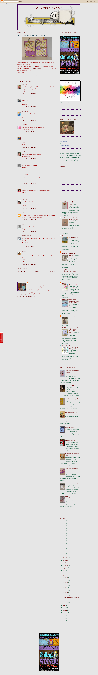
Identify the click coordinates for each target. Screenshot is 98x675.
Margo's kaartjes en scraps (69, 299)
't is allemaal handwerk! (68, 201)
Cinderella (24, 199)
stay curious (72, 284)
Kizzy (23, 124)
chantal (30, 283)
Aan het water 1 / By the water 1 (73, 220)
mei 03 (66, 595)
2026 (63, 521)
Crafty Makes (65, 270)
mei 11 (66, 587)
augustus (65, 568)
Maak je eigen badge (64, 145)
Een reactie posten (22, 268)
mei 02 (66, 602)
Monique (24, 111)
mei (64, 575)
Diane (23, 136)
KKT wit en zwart (69, 427)
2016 (63, 546)
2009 (63, 621)
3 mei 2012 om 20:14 (29, 120)
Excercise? (71, 255)
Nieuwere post (21, 271)
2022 (63, 531)
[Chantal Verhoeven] (60, 143)
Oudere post (53, 271)
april (64, 605)
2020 (63, 536)
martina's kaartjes (26, 235)
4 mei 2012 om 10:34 (29, 231)
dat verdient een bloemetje (72, 203)
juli (64, 570)
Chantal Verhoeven (64, 141)
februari (65, 610)
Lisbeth (64, 283)
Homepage (37, 271)
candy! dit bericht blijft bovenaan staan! (71, 413)
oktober (65, 563)
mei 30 (66, 577)
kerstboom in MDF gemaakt (72, 385)
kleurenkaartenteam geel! (71, 399)
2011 (63, 616)
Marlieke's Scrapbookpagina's (70, 328)
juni (64, 573)
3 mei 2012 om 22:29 (29, 170)
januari (65, 613)
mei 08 (66, 590)
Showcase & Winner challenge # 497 (73, 348)
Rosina (23, 151)
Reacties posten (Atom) (31, 275)
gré (22, 97)
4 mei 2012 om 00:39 (29, 208)
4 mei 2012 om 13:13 (29, 247)
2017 (63, 543)
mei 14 (66, 585)
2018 (63, 541)
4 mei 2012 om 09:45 (29, 220)
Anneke (24, 224)
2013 (63, 553)
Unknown (24, 213)
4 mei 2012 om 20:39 (29, 264)
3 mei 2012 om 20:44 (29, 158)
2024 (63, 526)
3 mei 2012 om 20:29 (29, 147)
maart (64, 608)
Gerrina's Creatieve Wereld (69, 218)
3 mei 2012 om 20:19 (29, 131)
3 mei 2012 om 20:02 (29, 93)
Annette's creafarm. (36, 68)
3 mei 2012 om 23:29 (29, 195)
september (66, 565)
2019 (63, 538)
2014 (63, 551)
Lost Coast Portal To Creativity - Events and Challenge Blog (70, 252)
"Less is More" (66, 346)
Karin (23, 188)
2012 (63, 556)
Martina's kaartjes (67, 235)
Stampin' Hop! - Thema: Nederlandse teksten (73, 331)
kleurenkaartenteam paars (71, 468)
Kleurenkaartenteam (70, 440)
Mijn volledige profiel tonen (26, 296)
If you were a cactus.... (74, 237)
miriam (23, 163)
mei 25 (66, 580)
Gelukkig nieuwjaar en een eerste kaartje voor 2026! (74, 302)
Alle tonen (79, 362)
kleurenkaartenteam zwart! (71, 483)
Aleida (23, 84)
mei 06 (66, 592)
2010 (63, 618)
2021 (63, 533)
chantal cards (49, 8)
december (65, 558)
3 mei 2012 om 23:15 (29, 183)
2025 (63, 523)
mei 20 (66, 582)
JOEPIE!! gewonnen (70, 497)
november (66, 560)
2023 (63, 528)
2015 (63, 548)
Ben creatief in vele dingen (69, 316)
